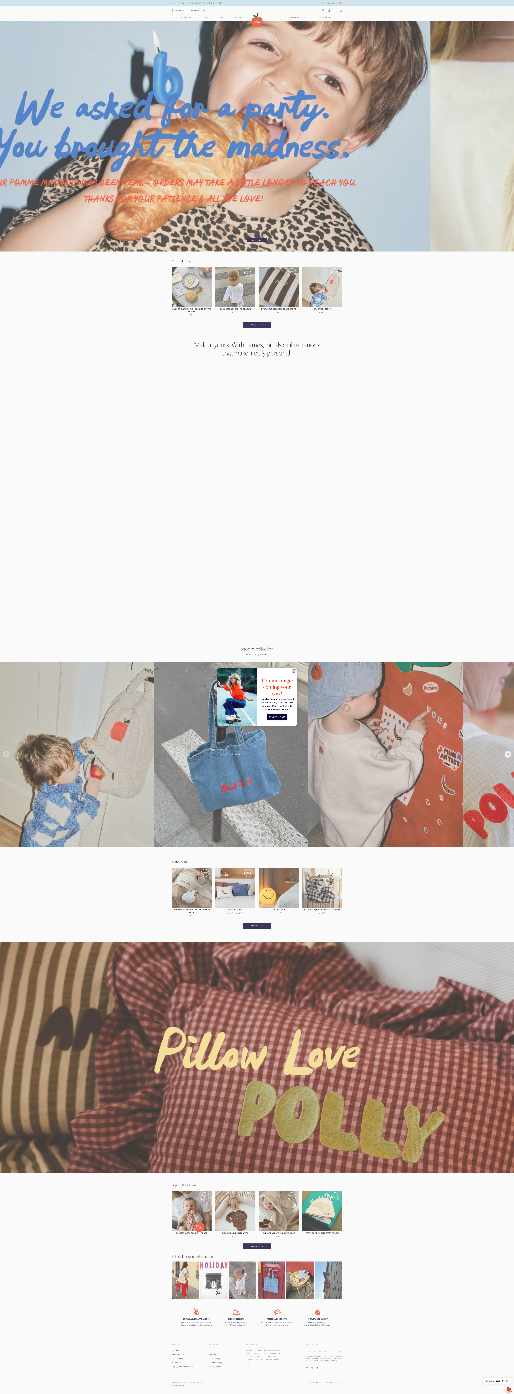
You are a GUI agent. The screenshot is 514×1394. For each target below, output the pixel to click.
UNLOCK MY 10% (277, 717)
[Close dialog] (294, 671)
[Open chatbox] (508, 1389)
